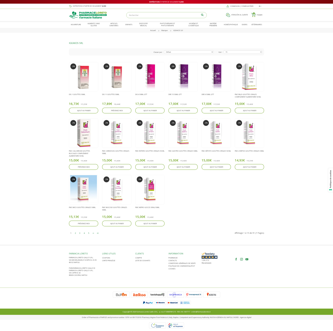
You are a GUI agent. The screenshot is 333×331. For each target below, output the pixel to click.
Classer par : (158, 52)
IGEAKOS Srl (178, 30)
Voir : (220, 52)
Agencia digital (245, 317)
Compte (138, 258)
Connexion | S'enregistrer (241, 6)
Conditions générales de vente (182, 263)
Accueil (153, 30)
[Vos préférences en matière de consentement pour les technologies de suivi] (330, 180)
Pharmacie (173, 258)
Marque (164, 30)
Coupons (106, 258)
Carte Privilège (108, 260)
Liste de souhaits (142, 260)
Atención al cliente (239, 15)
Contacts (172, 260)
